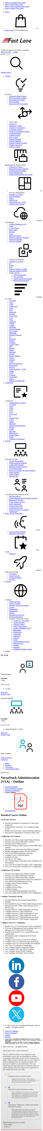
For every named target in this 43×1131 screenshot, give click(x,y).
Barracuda (12, 312)
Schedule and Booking (12, 790)
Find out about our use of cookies (14, 1122)
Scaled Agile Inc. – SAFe (17, 202)
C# (10, 263)
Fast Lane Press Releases (17, 532)
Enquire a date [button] (5, 694)
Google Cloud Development (22, 279)
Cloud (11, 226)
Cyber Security (14, 228)
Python (11, 265)
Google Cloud (14, 344)
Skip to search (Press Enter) (14, 4)
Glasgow (16, 638)
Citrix (11, 320)
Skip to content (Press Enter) (14, 8)
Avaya (11, 308)
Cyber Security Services (17, 502)
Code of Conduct (15, 603)
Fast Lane (12, 339)
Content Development (16, 465)
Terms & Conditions (11, 1031)
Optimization (13, 512)
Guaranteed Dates (15, 133)
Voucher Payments (15, 578)
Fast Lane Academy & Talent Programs (22, 470)
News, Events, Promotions (14, 513)
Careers (7, 651)
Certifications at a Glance (17, 403)
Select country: (10, 30)
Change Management (16, 461)
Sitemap (7, 1037)
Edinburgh (16, 636)
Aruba (11, 304)
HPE (10, 346)
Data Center (13, 230)
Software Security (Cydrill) (18, 269)
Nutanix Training (14, 356)
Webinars (12, 554)
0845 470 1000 (6, 52)
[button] (21, 30)
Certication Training (15, 130)
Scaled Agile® (14, 435)
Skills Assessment (15, 504)
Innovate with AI (14, 496)
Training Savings (14, 135)
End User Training (15, 241)
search (3, 54)
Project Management (16, 173)
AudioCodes (13, 306)
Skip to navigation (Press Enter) (15, 2)
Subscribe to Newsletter (17, 534)
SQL (10, 267)
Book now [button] (4, 692)
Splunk (11, 371)
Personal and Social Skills (17, 171)
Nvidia (11, 358)
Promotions (13, 574)
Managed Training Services (18, 467)
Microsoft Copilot (15, 236)
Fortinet (11, 341)
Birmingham (17, 632)
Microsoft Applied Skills (17, 426)
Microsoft (12, 352)
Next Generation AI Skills (17, 98)
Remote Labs (13, 476)
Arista (11, 303)
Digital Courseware (15, 145)
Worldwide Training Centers (22, 649)
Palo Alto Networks (15, 364)
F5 (10, 337)
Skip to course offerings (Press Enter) (17, 6)
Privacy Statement (11, 1033)
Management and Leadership (18, 169)
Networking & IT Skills (17, 100)
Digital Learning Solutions (18, 463)
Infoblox (12, 348)
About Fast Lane (14, 602)
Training (8, 76)
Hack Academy (14, 102)
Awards (11, 607)
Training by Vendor (15, 126)
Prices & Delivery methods (14, 789)
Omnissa (12, 360)
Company (8, 581)
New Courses (13, 137)
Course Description (11, 787)
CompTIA (12, 322)
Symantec (12, 375)
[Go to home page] (16, 48)
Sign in (7, 12)
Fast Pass (12, 579)
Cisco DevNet (18, 277)
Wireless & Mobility (15, 239)
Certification (9, 383)
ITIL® (11, 198)
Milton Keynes (18, 643)
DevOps (12, 232)
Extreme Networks (15, 335)
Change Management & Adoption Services (23, 498)
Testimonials (13, 609)
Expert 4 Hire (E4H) (16, 506)
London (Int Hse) (19, 622)
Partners (12, 613)
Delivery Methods (15, 141)
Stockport (16, 647)
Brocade (12, 314)
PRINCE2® (13, 200)
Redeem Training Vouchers (18, 143)
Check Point (13, 316)
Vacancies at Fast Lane (16, 615)
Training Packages (15, 139)
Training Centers (14, 147)
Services (8, 441)
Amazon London (19, 624)
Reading (16, 645)
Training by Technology (17, 128)
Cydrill (11, 325)
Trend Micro (13, 377)
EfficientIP (12, 333)
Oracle (11, 362)
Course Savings (14, 576)
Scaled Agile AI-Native (17, 204)
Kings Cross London (20, 626)
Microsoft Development (21, 281)
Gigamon (12, 343)
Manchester (17, 630)
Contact (15, 52)
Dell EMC (12, 327)
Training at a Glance (16, 167)
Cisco (11, 318)
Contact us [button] (4, 759)
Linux (11, 234)
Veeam (11, 379)
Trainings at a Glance (16, 195)
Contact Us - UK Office (21, 621)
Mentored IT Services (16, 500)
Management (13, 611)
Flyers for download (16, 617)
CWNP (11, 323)
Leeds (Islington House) (21, 642)
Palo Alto (12, 431)
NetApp (12, 354)
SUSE (11, 373)
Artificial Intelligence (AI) (17, 224)
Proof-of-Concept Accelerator (19, 510)
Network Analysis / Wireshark (19, 238)
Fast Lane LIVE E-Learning (18, 104)
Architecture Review (16, 508)
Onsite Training (14, 474)
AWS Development (19, 275)
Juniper (11, 350)
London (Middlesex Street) (22, 628)
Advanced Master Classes (17, 96)
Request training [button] (6, 758)
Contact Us (13, 124)
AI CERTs (12, 301)
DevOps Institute (14, 196)
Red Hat (12, 367)
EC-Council (13, 331)
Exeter (15, 640)
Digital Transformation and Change (20, 174)
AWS (11, 310)
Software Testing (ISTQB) (18, 271)
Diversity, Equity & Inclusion (18, 605)
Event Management (15, 469)
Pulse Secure (13, 365)
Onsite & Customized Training (19, 131)
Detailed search (6, 72)
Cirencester (17, 634)
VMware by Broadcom (17, 381)
